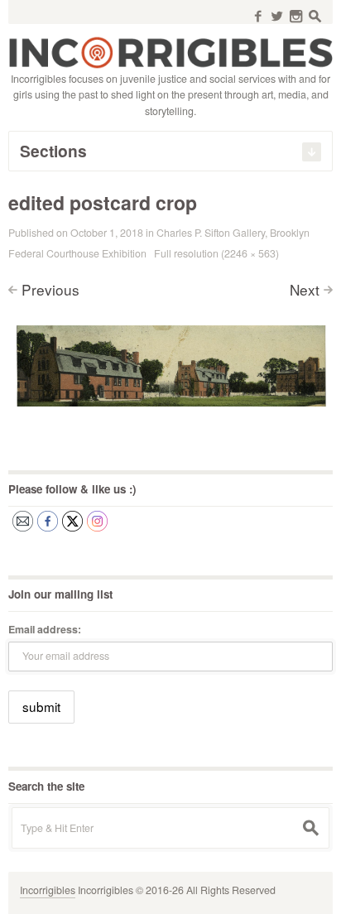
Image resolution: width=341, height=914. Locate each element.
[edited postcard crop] (170, 363)
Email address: (44, 629)
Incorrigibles (47, 890)
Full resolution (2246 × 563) (216, 253)
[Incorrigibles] (170, 51)
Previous (50, 289)
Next (304, 289)
